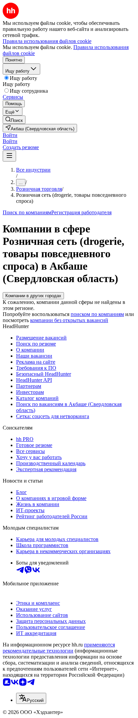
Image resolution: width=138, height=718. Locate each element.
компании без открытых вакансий (69, 320)
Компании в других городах (33, 295)
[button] (10, 135)
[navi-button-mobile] (9, 156)
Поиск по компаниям (27, 212)
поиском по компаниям (97, 314)
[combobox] (31, 698)
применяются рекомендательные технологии (59, 648)
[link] (14, 120)
